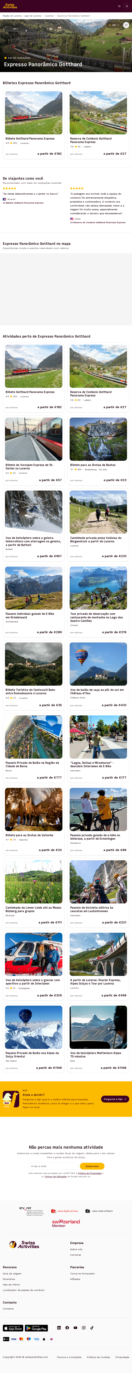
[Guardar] (126, 25)
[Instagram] (83, 1328)
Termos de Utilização (56, 1176)
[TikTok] (92, 1328)
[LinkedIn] (59, 1328)
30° (114, 25)
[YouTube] (75, 1328)
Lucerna (49, 16)
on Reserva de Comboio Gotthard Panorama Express (97, 222)
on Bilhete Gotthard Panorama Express (23, 203)
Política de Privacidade (90, 1173)
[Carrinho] (119, 6)
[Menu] (127, 6)
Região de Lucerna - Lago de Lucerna (22, 16)
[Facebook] (67, 1328)
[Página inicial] (10, 6)
